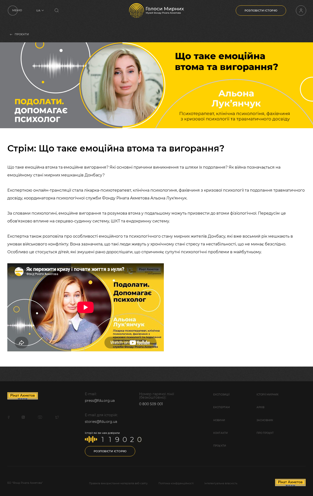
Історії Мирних (268, 394)
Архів (261, 407)
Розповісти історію (261, 10)
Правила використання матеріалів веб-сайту (118, 483)
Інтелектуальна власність (220, 483)
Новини (219, 420)
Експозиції (221, 394)
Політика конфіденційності (176, 483)
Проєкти (219, 445)
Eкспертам (221, 407)
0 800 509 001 (151, 404)
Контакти (220, 433)
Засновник (265, 420)
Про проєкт (265, 433)
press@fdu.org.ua (100, 400)
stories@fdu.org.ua (101, 421)
